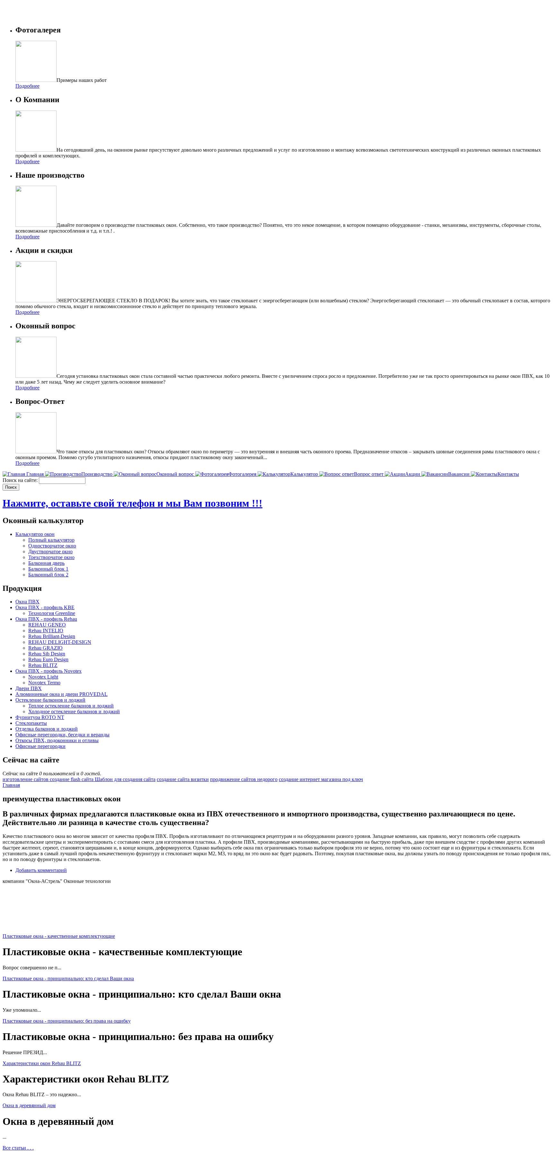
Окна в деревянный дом (29, 1105)
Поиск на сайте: (21, 480)
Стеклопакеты (31, 723)
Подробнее (27, 86)
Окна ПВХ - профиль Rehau (46, 619)
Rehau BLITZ (42, 665)
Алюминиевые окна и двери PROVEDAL (61, 694)
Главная (11, 785)
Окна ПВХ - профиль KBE (45, 607)
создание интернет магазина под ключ (321, 779)
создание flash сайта (72, 779)
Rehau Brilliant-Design (51, 636)
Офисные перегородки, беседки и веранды (62, 734)
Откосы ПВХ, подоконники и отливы (57, 740)
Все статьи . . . (18, 1148)
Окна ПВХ (27, 601)
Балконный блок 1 (48, 569)
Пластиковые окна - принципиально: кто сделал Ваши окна (68, 978)
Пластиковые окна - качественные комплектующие (59, 936)
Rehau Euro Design (48, 659)
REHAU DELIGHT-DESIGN (59, 642)
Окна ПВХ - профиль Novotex (48, 671)
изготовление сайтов (26, 779)
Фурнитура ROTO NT (39, 717)
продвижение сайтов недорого (244, 779)
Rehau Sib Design (46, 653)
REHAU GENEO (47, 624)
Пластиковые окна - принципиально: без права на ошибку (67, 1021)
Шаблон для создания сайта (125, 779)
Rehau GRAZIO (45, 648)
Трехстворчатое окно (51, 557)
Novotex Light (43, 677)
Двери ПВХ (28, 688)
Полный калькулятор (51, 540)
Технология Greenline (51, 613)
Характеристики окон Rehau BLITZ (42, 1063)
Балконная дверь (46, 563)
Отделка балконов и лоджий (46, 729)
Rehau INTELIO (45, 630)
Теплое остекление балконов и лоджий (71, 705)
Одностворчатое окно (52, 545)
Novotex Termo (44, 682)
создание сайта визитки (183, 779)
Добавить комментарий (41, 870)
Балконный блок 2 (48, 574)
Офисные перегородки (40, 746)
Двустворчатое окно (50, 551)
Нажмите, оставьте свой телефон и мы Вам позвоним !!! (132, 503)
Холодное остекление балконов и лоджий (74, 711)
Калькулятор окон (35, 534)
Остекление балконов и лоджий (50, 700)
